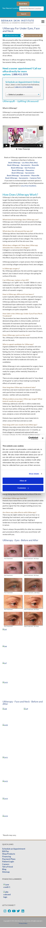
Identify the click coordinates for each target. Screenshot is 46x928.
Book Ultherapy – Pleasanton (23, 170)
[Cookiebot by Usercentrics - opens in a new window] (29, 438)
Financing (6, 856)
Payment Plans (8, 859)
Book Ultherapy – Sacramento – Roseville (23, 165)
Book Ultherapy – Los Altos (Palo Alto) (23, 163)
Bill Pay (5, 851)
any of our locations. (29, 186)
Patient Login (8, 861)
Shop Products (8, 854)
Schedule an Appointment (13, 848)
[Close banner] (42, 438)
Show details (34, 474)
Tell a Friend (7, 866)
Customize (22, 488)
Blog (4, 869)
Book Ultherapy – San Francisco (23, 168)
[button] (43, 22)
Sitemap (6, 872)
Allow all (23, 481)
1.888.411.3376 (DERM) (23, 87)
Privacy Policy (23, 923)
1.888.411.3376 (20, 74)
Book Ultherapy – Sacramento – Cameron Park (23, 178)
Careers (5, 864)
